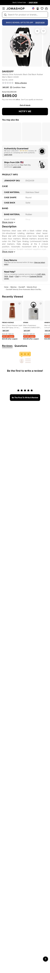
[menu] (3, 8)
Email (11, 276)
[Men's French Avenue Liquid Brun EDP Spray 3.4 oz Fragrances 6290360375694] (19, 303)
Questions (20, 345)
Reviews (7, 345)
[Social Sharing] (37, 31)
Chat (17, 276)
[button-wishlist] (42, 8)
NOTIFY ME (25, 111)
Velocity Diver (32, 287)
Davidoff (22, 287)
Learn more (8, 154)
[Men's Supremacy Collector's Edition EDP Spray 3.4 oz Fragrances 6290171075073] (41, 303)
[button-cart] (46, 8)
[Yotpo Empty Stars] (8, 83)
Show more (7, 251)
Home (6, 287)
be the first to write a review (25, 397)
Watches (13, 287)
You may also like (10, 120)
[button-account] (37, 8)
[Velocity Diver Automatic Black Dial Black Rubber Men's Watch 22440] (43, 31)
